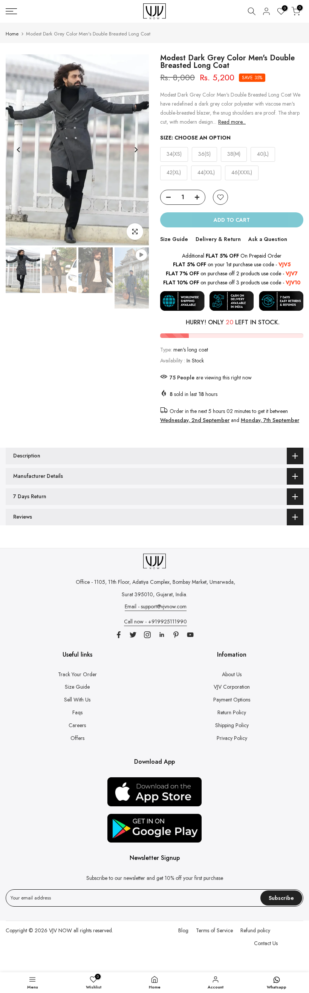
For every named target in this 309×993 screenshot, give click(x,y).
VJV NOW (60, 930)
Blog (183, 930)
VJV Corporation (232, 687)
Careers (77, 725)
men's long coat (190, 349)
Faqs (77, 712)
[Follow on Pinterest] (176, 634)
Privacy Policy (232, 738)
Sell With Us (77, 699)
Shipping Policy (232, 725)
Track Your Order (77, 674)
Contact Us (266, 943)
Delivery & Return (218, 239)
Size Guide (174, 239)
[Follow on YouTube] (190, 634)
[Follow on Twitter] (133, 634)
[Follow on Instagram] (147, 634)
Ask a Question (267, 239)
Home (12, 33)
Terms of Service (214, 930)
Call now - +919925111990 (155, 621)
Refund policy (255, 930)
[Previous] (18, 149)
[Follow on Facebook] (118, 634)
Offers (77, 738)
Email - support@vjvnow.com (156, 606)
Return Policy (231, 712)
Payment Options (231, 699)
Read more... (232, 121)
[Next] (135, 149)
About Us (232, 674)
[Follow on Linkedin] (161, 634)
